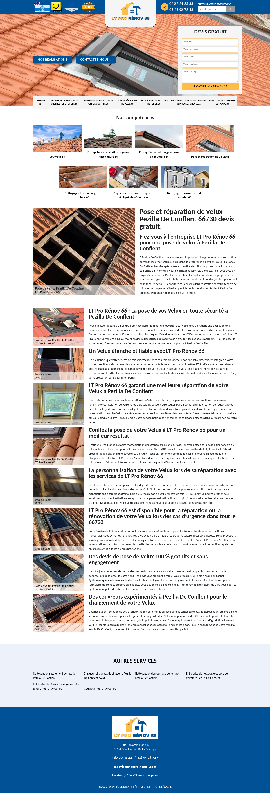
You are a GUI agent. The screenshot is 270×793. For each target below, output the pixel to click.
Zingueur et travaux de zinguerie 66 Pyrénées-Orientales (189, 102)
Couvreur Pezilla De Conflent (101, 688)
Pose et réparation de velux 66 (127, 102)
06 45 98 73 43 (181, 10)
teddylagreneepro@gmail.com (135, 767)
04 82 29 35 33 (181, 4)
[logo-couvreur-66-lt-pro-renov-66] (135, 727)
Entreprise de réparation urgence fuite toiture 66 (64, 102)
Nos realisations (52, 60)
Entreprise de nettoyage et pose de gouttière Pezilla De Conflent (207, 676)
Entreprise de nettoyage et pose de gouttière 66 (98, 102)
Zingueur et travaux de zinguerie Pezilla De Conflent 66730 (108, 676)
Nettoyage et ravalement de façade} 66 (222, 102)
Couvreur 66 (40, 102)
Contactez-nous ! (95, 60)
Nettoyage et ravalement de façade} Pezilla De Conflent (54, 676)
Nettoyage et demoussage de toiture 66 (154, 102)
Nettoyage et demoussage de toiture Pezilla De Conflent (157, 676)
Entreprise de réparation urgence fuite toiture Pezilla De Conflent (56, 686)
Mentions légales (159, 787)
